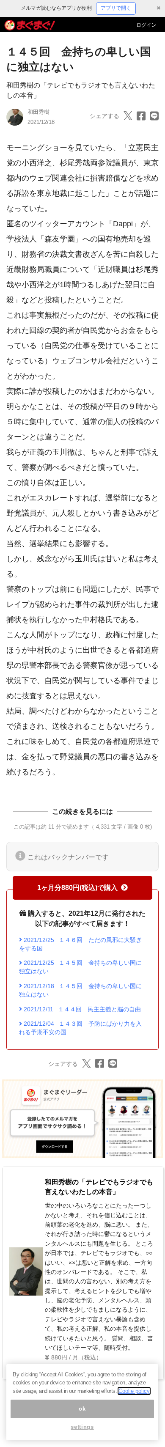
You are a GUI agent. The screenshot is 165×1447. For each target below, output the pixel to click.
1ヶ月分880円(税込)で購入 (77, 887)
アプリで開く (116, 8)
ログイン (146, 25)
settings (82, 1427)
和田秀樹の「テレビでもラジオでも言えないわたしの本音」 (99, 1186)
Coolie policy (134, 1391)
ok (82, 1409)
